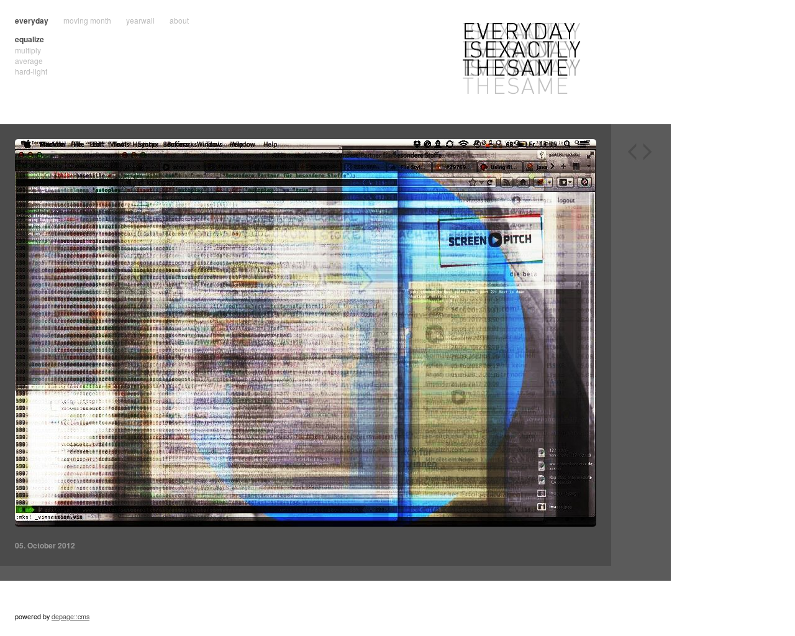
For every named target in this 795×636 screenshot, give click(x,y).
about (179, 20)
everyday (31, 20)
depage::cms (70, 616)
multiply (28, 50)
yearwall (140, 20)
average (29, 60)
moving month (87, 20)
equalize (29, 39)
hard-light (31, 71)
